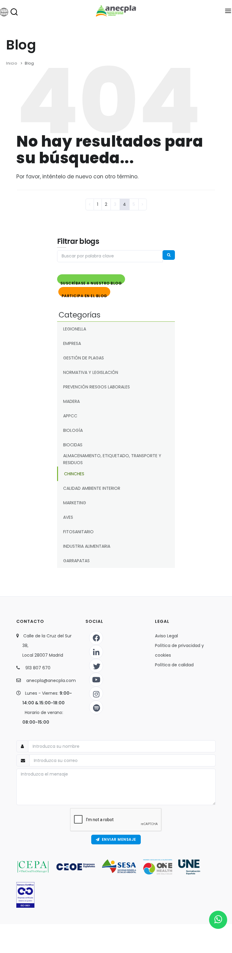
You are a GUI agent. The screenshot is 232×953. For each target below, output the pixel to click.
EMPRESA (72, 343)
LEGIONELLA (74, 329)
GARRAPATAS (76, 561)
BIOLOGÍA (73, 430)
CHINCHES (74, 474)
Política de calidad (174, 665)
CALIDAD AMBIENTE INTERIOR (91, 488)
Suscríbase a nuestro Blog (91, 282)
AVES (68, 517)
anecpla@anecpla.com (51, 680)
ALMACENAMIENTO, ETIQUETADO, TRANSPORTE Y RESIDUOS (112, 459)
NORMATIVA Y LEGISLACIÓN (90, 372)
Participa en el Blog (84, 295)
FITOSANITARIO (78, 532)
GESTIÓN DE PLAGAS (83, 358)
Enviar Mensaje (118, 839)
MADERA (71, 401)
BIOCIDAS (72, 445)
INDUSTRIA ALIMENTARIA (86, 546)
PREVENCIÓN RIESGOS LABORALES (96, 387)
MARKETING (74, 503)
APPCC (70, 416)
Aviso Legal (166, 636)
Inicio (11, 63)
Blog (29, 63)
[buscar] (169, 255)
